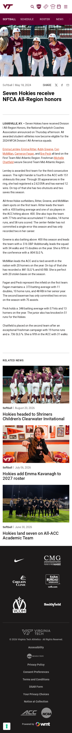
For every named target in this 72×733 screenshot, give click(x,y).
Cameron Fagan (24, 153)
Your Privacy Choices (36, 694)
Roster (45, 19)
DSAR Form (36, 686)
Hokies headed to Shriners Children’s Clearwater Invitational (34, 416)
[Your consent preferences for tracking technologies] (6, 726)
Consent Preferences (36, 671)
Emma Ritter (28, 149)
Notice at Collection (36, 701)
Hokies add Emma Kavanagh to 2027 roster (32, 476)
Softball (7, 85)
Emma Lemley (11, 149)
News (59, 19)
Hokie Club (39, 7)
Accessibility (36, 647)
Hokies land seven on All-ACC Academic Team (31, 535)
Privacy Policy (36, 664)
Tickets (46, 7)
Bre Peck (45, 153)
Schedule (27, 19)
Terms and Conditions (36, 679)
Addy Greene (45, 149)
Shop (53, 7)
